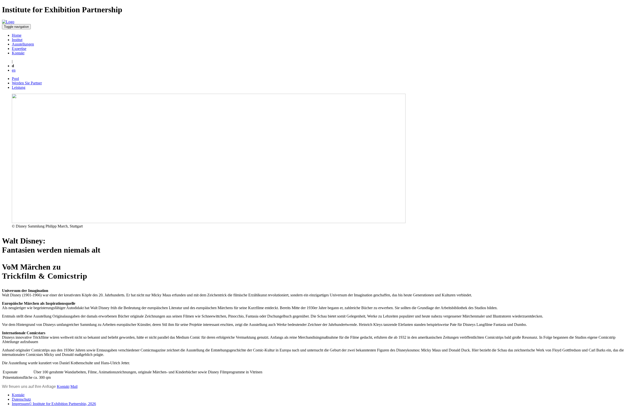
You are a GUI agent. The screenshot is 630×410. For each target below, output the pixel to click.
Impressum (54, 404)
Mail (74, 386)
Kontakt (18, 53)
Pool (15, 78)
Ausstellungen (23, 44)
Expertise (19, 48)
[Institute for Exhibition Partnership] (8, 22)
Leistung (18, 87)
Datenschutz (21, 399)
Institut (17, 40)
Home (16, 35)
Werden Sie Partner (27, 83)
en (14, 70)
